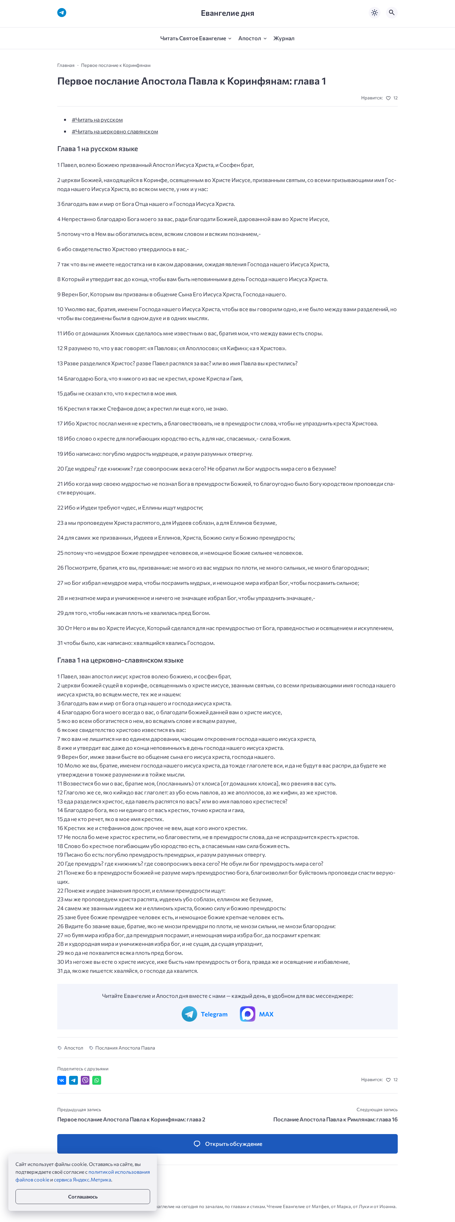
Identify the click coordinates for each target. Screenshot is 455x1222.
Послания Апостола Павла (125, 1047)
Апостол (73, 1047)
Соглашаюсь (83, 1196)
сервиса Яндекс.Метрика (82, 1179)
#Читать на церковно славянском (115, 131)
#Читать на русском (97, 119)
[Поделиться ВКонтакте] (61, 1080)
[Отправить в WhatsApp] (96, 1080)
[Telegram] (61, 12)
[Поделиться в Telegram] (73, 1080)
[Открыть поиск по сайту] (392, 13)
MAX (266, 1014)
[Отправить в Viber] (85, 1080)
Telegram (214, 1014)
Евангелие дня (227, 12)
